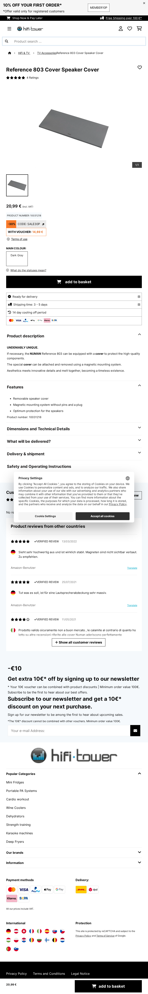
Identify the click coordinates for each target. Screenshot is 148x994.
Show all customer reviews (80, 642)
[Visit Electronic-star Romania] (31, 940)
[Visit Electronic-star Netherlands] (62, 940)
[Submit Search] (6, 41)
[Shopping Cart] (139, 28)
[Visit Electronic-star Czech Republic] (62, 931)
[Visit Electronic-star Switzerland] (24, 931)
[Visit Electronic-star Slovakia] (54, 931)
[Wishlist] (129, 28)
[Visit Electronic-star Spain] (47, 931)
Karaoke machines (19, 833)
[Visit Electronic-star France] (31, 931)
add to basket (77, 282)
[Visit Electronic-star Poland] (16, 940)
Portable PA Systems (21, 791)
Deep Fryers (15, 842)
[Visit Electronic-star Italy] (39, 931)
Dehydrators (15, 816)
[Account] (121, 28)
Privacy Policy (83, 935)
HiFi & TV (24, 53)
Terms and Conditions (49, 974)
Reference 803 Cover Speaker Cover (79, 53)
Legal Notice (80, 974)
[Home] (13, 53)
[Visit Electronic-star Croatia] (24, 940)
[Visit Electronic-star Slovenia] (16, 949)
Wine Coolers (16, 808)
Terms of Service (105, 935)
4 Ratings (33, 77)
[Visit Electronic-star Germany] (8, 931)
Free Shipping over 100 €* (124, 18)
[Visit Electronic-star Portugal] (8, 949)
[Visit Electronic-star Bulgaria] (39, 940)
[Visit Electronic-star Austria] (16, 931)
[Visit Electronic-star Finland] (47, 940)
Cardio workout (17, 799)
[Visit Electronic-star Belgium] (54, 940)
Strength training (18, 825)
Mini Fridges (15, 782)
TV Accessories (46, 53)
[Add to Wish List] (140, 67)
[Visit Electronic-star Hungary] (8, 940)
